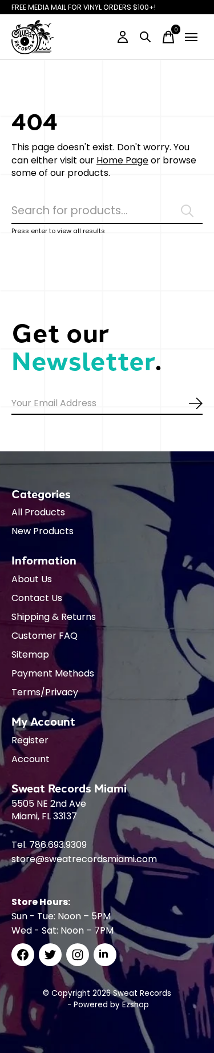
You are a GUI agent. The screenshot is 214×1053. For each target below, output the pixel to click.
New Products (42, 531)
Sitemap (30, 654)
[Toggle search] (145, 37)
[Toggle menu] (191, 37)
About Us (31, 579)
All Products (38, 512)
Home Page (122, 160)
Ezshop (135, 1004)
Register (30, 740)
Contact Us (36, 597)
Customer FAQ (44, 635)
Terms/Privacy (44, 692)
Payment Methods (52, 673)
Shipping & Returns (53, 616)
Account (30, 759)
